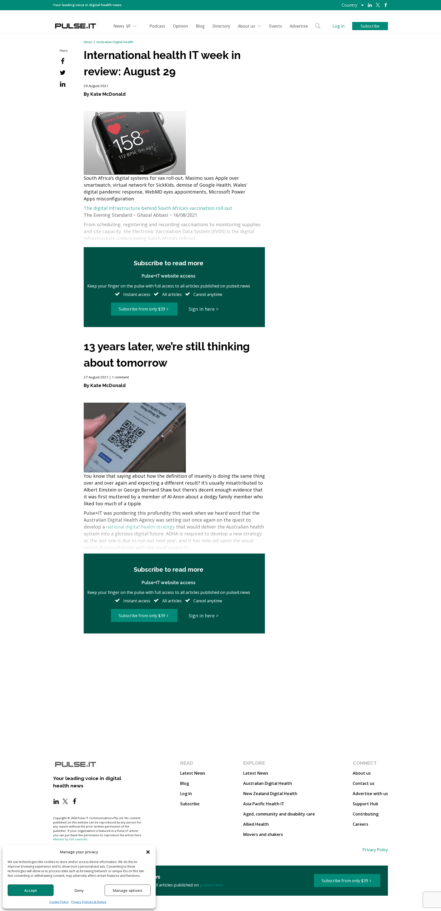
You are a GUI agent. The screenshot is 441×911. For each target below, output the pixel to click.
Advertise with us (370, 793)
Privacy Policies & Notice (88, 902)
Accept (30, 890)
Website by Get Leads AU (70, 839)
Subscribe (190, 804)
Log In (186, 793)
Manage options (127, 890)
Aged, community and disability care (279, 814)
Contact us (363, 783)
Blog (200, 26)
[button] (148, 851)
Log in (339, 26)
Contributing (365, 814)
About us (246, 26)
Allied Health (256, 824)
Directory (221, 26)
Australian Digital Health (114, 42)
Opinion (180, 26)
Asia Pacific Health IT (263, 804)
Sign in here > (203, 309)
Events (275, 26)
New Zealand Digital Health (270, 793)
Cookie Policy (59, 902)
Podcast (157, 26)
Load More (174, 653)
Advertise (299, 26)
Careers (360, 824)
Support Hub (365, 804)
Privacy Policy (375, 850)
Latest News (192, 773)
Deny (79, 890)
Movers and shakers (263, 834)
